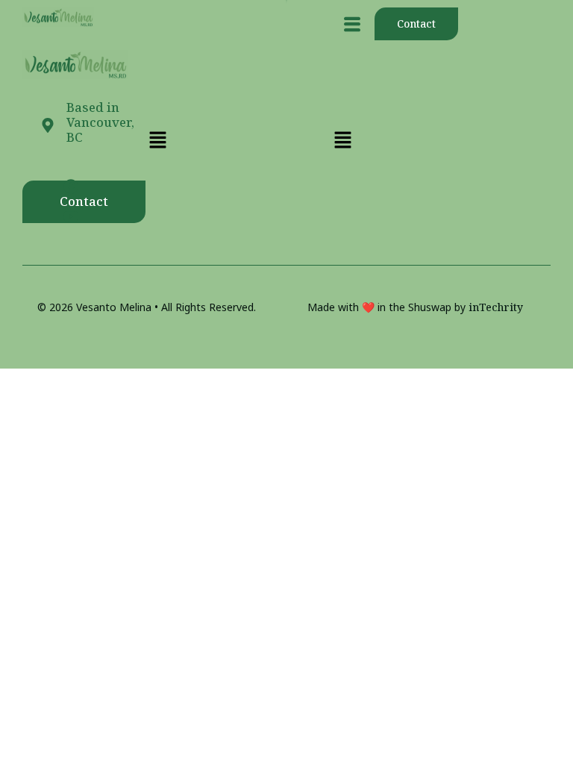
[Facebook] (71, 186)
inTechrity (496, 307)
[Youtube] (71, 216)
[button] (352, 24)
